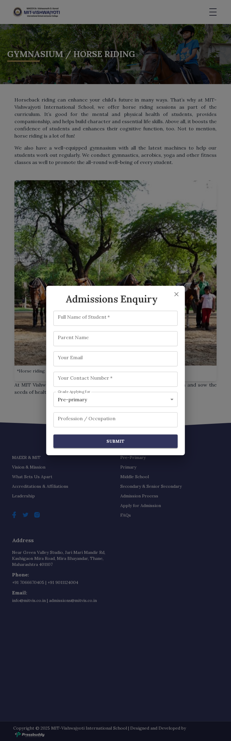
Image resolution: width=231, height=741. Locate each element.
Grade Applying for (74, 392)
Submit (115, 441)
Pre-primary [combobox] (72, 399)
